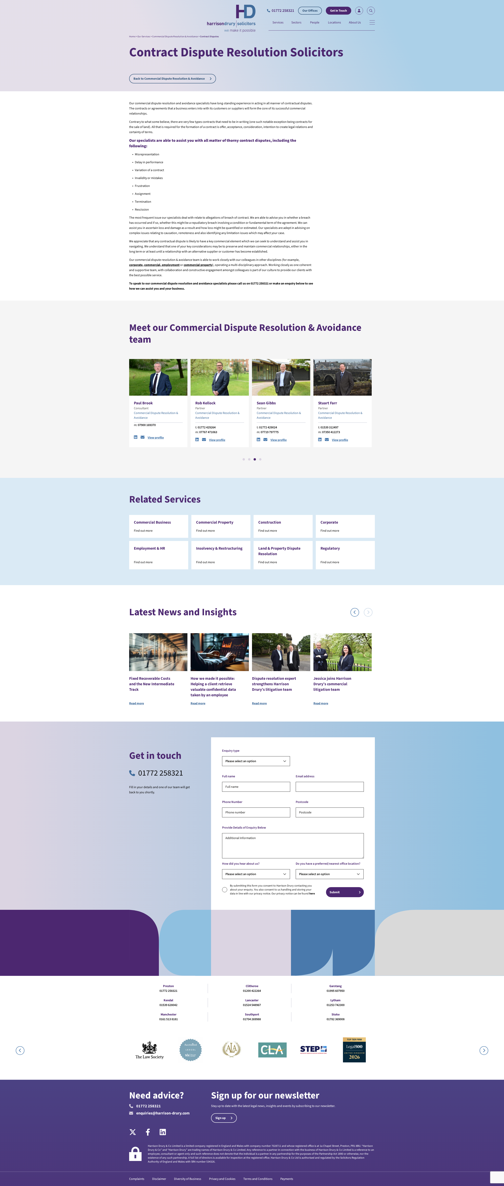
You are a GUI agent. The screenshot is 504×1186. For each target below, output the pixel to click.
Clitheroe (252, 986)
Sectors (296, 22)
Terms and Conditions (257, 1179)
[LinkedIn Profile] (135, 440)
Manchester (168, 1014)
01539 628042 (168, 1005)
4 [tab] (260, 459)
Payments (286, 1179)
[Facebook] (148, 1132)
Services (278, 22)
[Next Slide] (368, 612)
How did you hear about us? (240, 864)
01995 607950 (336, 991)
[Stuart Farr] (281, 377)
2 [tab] (249, 459)
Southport (252, 1014)
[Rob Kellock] (158, 377)
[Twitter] (135, 1132)
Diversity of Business (187, 1179)
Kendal (168, 1000)
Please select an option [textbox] (240, 761)
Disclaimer (159, 1179)
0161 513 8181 (168, 1019)
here (312, 894)
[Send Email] (143, 440)
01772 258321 (160, 773)
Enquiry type (230, 751)
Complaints (136, 1179)
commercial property (198, 265)
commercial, (152, 265)
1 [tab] (244, 459)
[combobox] (256, 761)
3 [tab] (255, 459)
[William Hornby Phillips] (342, 377)
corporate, (136, 265)
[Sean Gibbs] (220, 377)
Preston (168, 986)
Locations (334, 22)
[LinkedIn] (163, 1132)
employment (170, 265)
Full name (228, 776)
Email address (305, 776)
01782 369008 (336, 1019)
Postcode (302, 802)
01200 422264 (252, 991)
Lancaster (251, 1000)
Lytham (335, 1000)
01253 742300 (336, 1005)
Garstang (335, 986)
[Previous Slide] (354, 612)
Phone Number (232, 802)
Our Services (143, 36)
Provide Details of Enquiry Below (244, 827)
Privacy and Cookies (222, 1179)
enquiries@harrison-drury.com (163, 1113)
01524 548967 (252, 1005)
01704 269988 (252, 1019)
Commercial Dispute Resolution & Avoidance (175, 36)
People (314, 22)
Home (132, 36)
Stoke (336, 1014)
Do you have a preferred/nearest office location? (328, 864)
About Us (355, 22)
